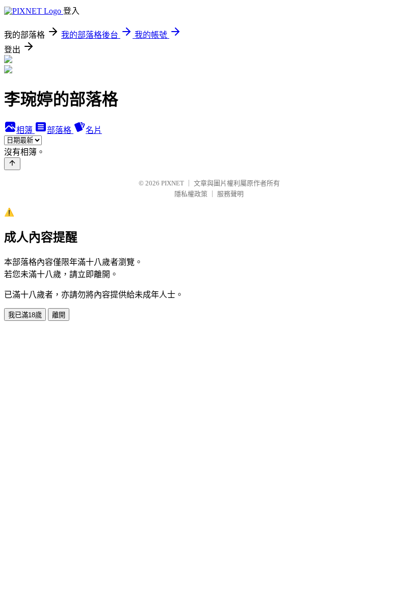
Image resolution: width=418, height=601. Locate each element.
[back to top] (12, 163)
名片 (94, 130)
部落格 (60, 130)
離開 (58, 315)
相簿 (25, 130)
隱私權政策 (190, 194)
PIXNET (172, 183)
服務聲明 (230, 194)
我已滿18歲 (25, 315)
